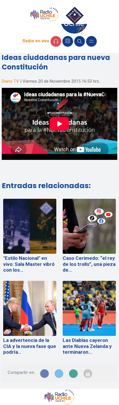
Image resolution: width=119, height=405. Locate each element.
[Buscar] (79, 41)
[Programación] (67, 41)
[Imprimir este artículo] (87, 373)
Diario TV (10, 81)
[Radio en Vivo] (56, 41)
